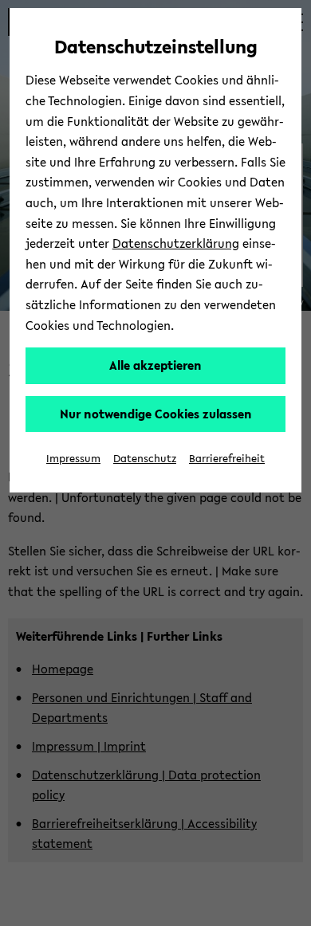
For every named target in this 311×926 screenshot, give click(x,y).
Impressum (73, 458)
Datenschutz (144, 458)
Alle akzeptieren (155, 365)
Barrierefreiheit (227, 458)
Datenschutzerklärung (175, 243)
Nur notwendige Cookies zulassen (156, 413)
